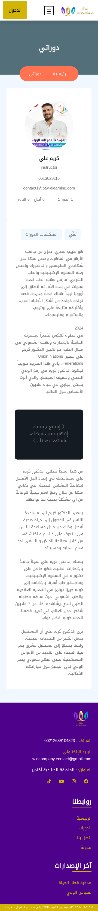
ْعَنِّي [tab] (72, 234)
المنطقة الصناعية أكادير (53, 770)
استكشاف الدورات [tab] (41, 234)
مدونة (86, 847)
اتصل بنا (84, 837)
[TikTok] (49, 781)
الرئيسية (61, 73)
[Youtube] (61, 781)
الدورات (85, 828)
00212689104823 (59, 740)
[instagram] (73, 781)
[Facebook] (86, 781)
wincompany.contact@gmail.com (61, 759)
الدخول (15, 10)
